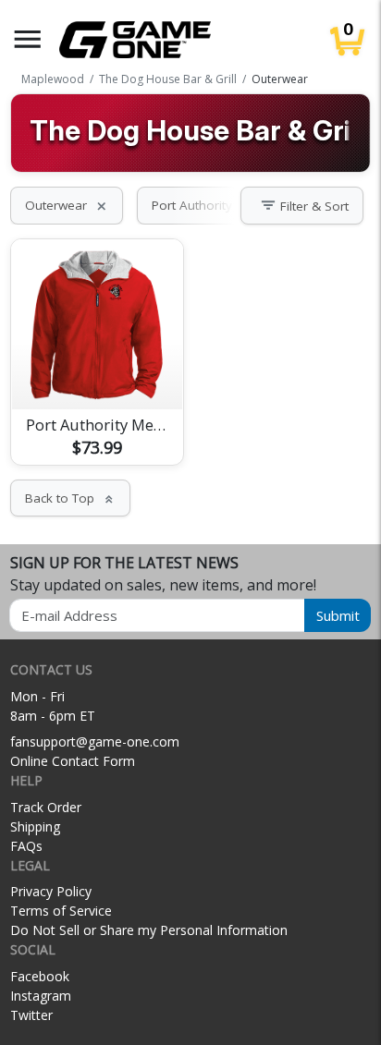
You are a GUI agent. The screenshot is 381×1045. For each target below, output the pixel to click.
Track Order (45, 807)
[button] (27, 39)
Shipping (35, 826)
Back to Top (70, 498)
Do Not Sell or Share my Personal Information (149, 930)
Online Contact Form (72, 761)
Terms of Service (61, 910)
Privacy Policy (51, 891)
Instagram (40, 995)
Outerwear (66, 205)
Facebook (39, 976)
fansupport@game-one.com (94, 741)
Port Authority (202, 205)
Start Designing (97, 373)
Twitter (31, 1015)
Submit (338, 615)
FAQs (26, 846)
